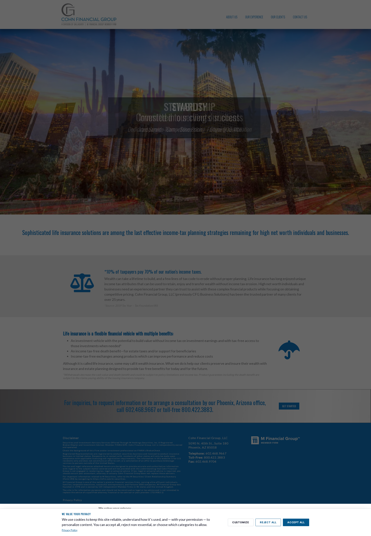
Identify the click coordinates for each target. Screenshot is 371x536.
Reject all (268, 522)
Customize (240, 522)
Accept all (296, 522)
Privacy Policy (69, 530)
